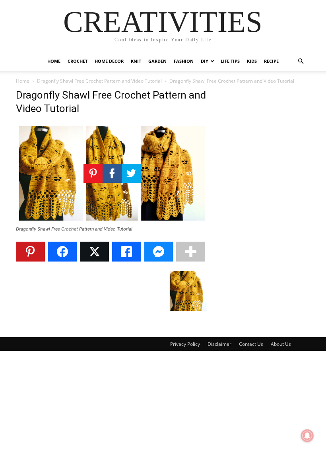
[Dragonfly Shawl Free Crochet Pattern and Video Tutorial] (112, 221)
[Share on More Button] (190, 252)
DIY (204, 61)
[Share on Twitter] (94, 252)
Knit (136, 61)
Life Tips (230, 61)
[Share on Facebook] (62, 252)
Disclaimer (219, 344)
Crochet (77, 61)
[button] (300, 61)
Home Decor (109, 61)
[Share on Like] (126, 252)
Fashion (184, 61)
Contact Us (251, 344)
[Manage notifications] (307, 435)
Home (53, 61)
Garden (157, 61)
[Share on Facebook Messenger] (158, 252)
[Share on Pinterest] (30, 252)
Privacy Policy (185, 344)
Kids (252, 61)
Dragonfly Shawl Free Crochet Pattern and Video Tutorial (99, 81)
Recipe (271, 61)
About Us (281, 344)
